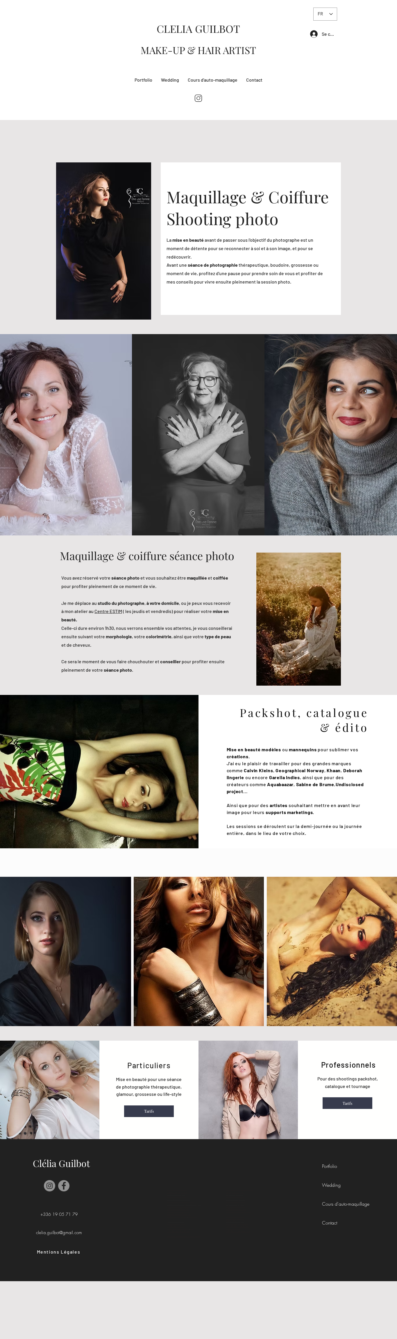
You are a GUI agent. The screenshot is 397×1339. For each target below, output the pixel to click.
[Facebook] (63, 1185)
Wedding (331, 1185)
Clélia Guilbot (61, 1163)
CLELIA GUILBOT (198, 28)
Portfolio (329, 1166)
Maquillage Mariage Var (235, 1217)
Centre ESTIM (108, 611)
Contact (329, 1223)
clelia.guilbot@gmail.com (59, 1233)
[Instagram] (49, 1185)
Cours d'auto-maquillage (343, 1204)
